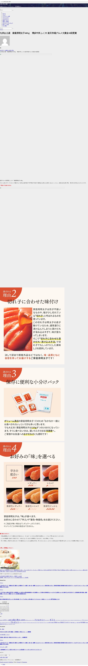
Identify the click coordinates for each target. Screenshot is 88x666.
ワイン (45, 622)
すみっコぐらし (29, 620)
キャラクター (47, 620)
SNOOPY (1, 620)
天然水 (56, 622)
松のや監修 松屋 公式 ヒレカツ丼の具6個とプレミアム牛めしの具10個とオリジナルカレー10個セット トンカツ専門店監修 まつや (30, 599)
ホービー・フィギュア (8, 23)
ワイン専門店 (48, 622)
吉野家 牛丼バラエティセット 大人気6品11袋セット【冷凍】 (14, 577)
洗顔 (77, 622)
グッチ (57, 620)
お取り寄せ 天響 (3, 4)
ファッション (6, 17)
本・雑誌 (5, 25)
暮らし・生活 (6, 24)
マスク (38, 622)
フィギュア (3, 622)
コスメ (59, 620)
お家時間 (22, 620)
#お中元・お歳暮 (4, 50)
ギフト (52, 620)
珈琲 (84, 622)
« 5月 (1, 613)
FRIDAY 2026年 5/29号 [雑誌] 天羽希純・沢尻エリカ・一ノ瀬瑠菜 (15, 631)
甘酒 (86, 622)
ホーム (4, 13)
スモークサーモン (77, 620)
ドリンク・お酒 (6, 16)
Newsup (18, 662)
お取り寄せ (15, 620)
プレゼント (14, 622)
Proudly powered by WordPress (6, 662)
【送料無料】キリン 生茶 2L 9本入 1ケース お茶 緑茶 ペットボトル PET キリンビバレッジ (21, 649)
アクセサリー (6, 19)
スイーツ (68, 620)
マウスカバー (24, 622)
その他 (1, 634)
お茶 (26, 620)
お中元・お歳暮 (7, 620)
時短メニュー (75, 622)
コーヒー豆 (62, 620)
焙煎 (79, 622)
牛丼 (81, 622)
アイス (33, 620)
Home (4, 664)
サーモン (65, 620)
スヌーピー (72, 620)
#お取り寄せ (11, 50)
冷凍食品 (52, 622)
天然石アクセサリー (65, 622)
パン (81, 620)
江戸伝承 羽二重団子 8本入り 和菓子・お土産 (11, 576)
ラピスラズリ (42, 622)
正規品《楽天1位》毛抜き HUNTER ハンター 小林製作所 (13, 637)
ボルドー (20, 622)
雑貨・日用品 (6, 21)
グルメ (4, 14)
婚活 (71, 622)
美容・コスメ (6, 20)
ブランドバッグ (7, 622)
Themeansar (24, 662)
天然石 (59, 622)
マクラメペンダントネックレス (32, 622)
